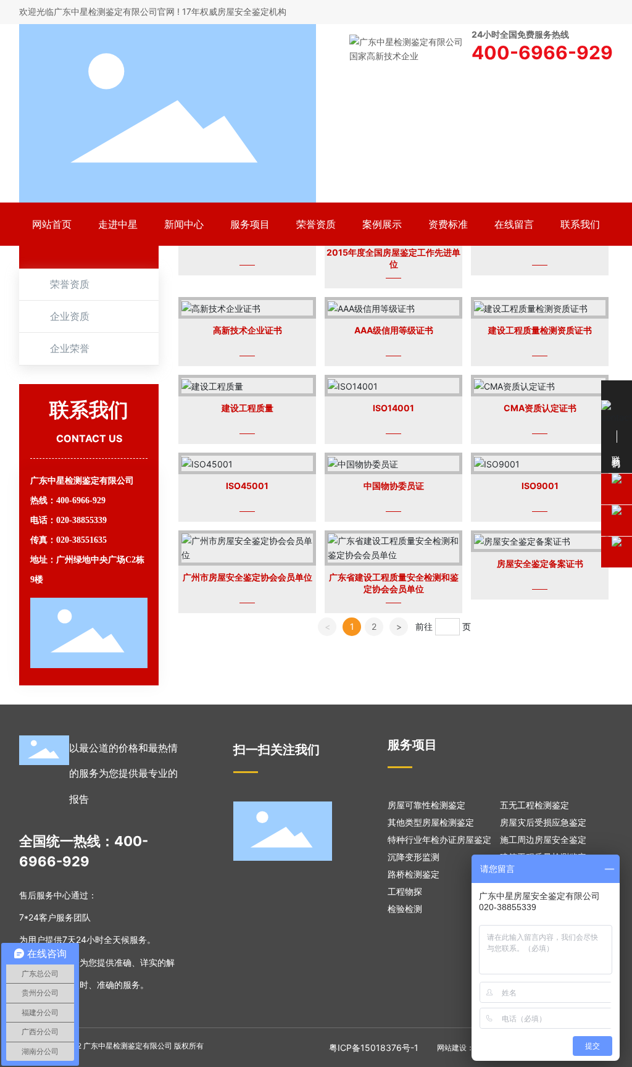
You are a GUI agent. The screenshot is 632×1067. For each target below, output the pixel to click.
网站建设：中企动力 (470, 1047)
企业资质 (69, 316)
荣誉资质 (69, 284)
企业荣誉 (69, 348)
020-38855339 (81, 520)
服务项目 (412, 744)
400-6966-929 (81, 500)
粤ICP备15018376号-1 (373, 1047)
